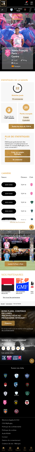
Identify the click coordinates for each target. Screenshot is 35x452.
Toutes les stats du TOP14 (21, 126)
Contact (5, 437)
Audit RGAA (6, 433)
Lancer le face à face (15, 264)
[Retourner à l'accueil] (3, 7)
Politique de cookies (9, 430)
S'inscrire (8, 323)
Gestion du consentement (11, 440)
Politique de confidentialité (11, 426)
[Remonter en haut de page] (31, 360)
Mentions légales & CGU (10, 420)
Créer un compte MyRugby (17, 153)
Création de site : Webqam (11, 443)
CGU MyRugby (7, 423)
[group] (18, 10)
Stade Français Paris (19, 52)
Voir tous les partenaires (11, 297)
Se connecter (17, 159)
